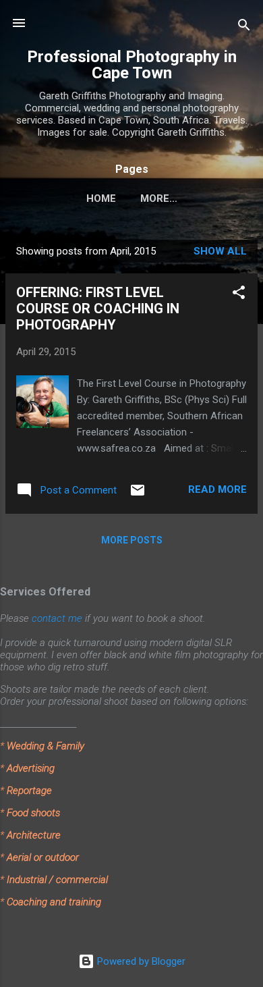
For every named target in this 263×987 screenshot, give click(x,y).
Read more (217, 489)
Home (101, 198)
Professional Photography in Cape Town (132, 64)
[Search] (244, 27)
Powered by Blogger (139, 961)
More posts (132, 540)
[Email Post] (137, 495)
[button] (239, 294)
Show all (220, 251)
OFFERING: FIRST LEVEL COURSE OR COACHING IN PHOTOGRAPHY (97, 308)
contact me (57, 618)
